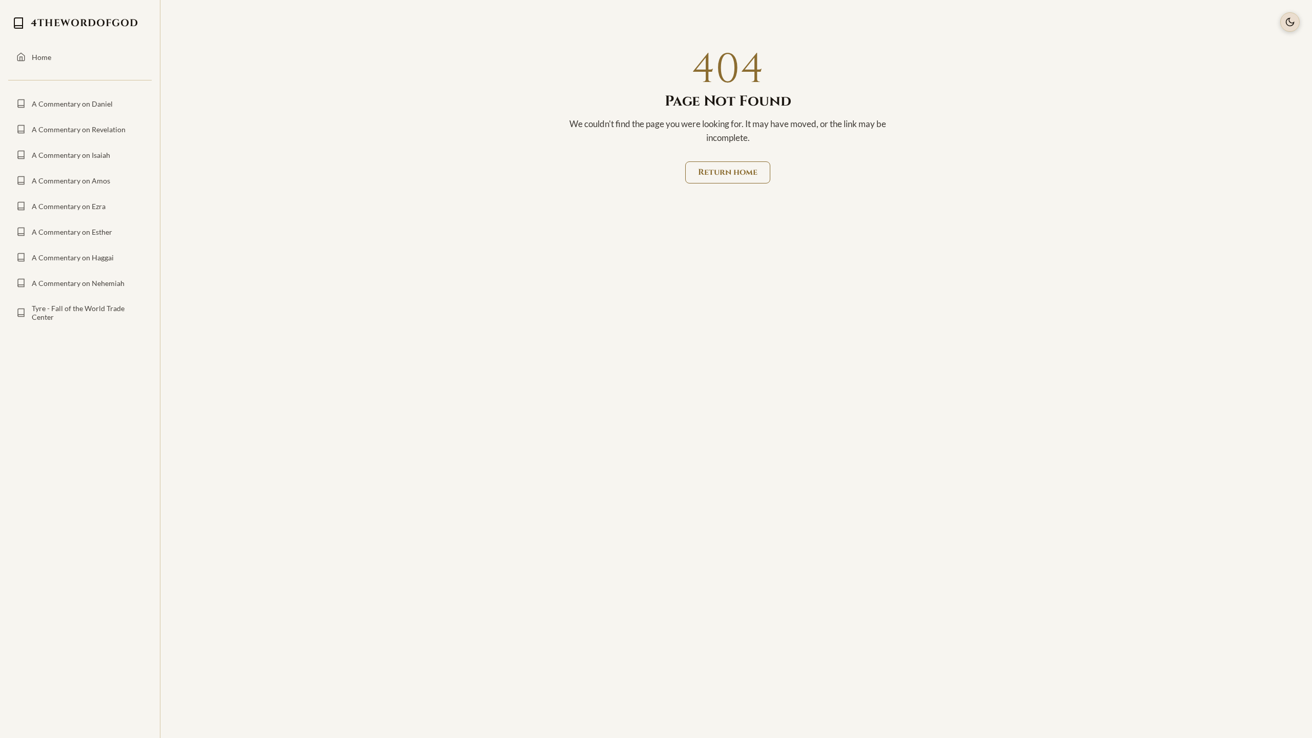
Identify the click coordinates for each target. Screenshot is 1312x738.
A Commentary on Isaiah (71, 155)
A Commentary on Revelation (79, 129)
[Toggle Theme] (1290, 22)
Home (41, 57)
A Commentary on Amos (71, 180)
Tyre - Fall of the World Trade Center (78, 312)
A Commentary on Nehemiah (78, 283)
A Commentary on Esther (72, 232)
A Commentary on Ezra (69, 206)
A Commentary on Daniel (72, 103)
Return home (727, 172)
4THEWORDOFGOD (84, 23)
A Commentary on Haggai (73, 257)
